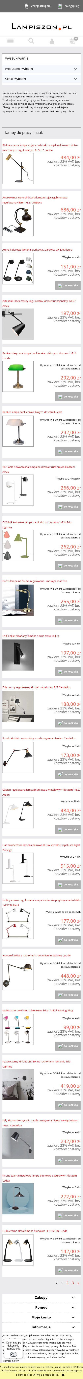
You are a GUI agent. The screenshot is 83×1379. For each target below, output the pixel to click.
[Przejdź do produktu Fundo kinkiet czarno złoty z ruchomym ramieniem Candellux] (18, 757)
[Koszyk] (72, 41)
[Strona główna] (41, 24)
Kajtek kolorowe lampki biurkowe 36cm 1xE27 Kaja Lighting (37, 1010)
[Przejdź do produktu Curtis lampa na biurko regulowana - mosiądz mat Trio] (18, 600)
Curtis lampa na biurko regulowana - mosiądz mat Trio (34, 581)
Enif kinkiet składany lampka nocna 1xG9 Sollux (30, 636)
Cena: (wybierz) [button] (15, 79)
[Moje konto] (52, 41)
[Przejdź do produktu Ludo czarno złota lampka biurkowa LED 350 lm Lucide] (18, 1250)
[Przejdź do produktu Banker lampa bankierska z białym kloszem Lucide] (18, 431)
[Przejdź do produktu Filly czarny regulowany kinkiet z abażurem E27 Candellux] (18, 706)
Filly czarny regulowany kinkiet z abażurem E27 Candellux (36, 687)
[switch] (13, 1354)
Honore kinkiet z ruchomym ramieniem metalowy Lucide (36, 955)
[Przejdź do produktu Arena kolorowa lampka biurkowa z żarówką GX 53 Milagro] (18, 268)
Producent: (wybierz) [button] (19, 69)
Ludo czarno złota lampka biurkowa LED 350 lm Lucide (34, 1231)
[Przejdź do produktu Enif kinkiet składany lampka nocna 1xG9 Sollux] (18, 655)
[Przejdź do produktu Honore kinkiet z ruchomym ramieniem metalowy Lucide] (18, 974)
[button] (10, 41)
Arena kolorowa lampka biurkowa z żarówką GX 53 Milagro (37, 249)
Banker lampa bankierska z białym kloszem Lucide (32, 412)
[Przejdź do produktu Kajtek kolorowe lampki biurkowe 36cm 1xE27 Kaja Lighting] (18, 1029)
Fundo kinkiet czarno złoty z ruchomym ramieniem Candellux (39, 738)
